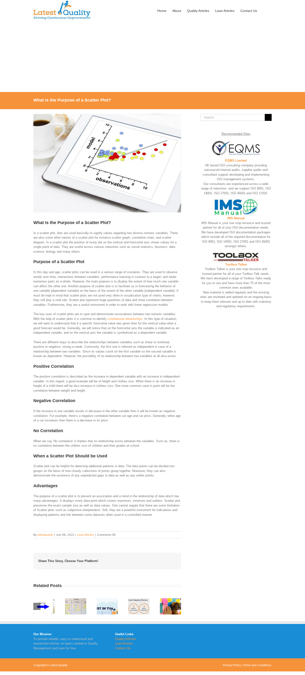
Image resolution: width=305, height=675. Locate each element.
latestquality (45, 535)
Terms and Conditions (257, 665)
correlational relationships (124, 319)
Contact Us (123, 648)
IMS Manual (236, 218)
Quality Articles (125, 639)
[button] (264, 10)
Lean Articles (85, 535)
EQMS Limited (236, 160)
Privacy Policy (232, 665)
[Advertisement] (152, 56)
